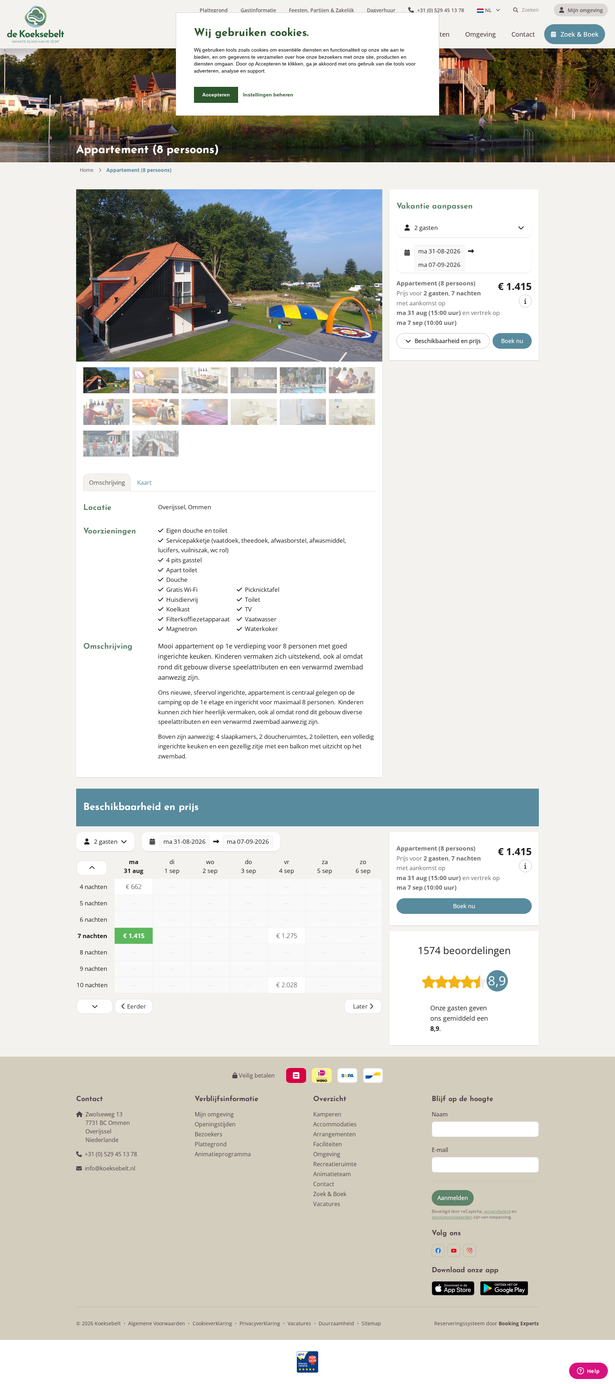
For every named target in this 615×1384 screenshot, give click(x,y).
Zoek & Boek (329, 1194)
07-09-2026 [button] (439, 265)
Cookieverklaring (212, 1323)
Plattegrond (211, 1144)
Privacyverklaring (260, 1323)
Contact (323, 1184)
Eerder (136, 1006)
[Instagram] (469, 1250)
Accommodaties (335, 1124)
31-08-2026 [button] (439, 251)
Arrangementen (334, 1134)
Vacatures (326, 1204)
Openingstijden (215, 1124)
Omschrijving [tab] (107, 482)
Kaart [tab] (144, 482)
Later (360, 1006)
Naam (440, 1114)
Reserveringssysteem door (486, 1323)
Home (87, 170)
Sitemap (371, 1323)
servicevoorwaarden (452, 1217)
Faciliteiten (327, 1144)
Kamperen (327, 1114)
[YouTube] (453, 1250)
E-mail (440, 1150)
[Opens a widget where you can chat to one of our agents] (588, 1371)
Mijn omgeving (214, 1114)
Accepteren (216, 95)
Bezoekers (208, 1134)
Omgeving (326, 1154)
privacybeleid (497, 1211)
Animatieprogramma (223, 1154)
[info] (525, 301)
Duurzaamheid (336, 1323)
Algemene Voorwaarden (156, 1323)
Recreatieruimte (335, 1164)
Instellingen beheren (268, 95)
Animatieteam (332, 1174)
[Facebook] (438, 1250)
